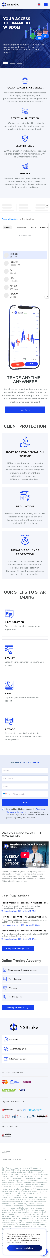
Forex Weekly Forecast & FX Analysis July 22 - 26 (25, 902)
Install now (25, 410)
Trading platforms (11, 1159)
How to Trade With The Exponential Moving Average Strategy (25, 916)
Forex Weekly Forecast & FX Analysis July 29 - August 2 (25, 930)
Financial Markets (18, 219)
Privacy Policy (23, 812)
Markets (6, 1152)
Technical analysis (9, 911)
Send (25, 802)
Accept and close (24, 1248)
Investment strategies (11, 925)
